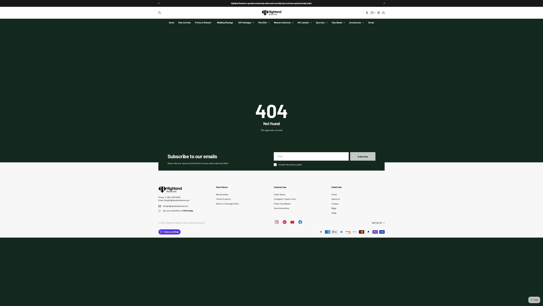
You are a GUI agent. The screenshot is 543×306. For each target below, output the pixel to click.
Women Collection (282, 22)
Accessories (355, 22)
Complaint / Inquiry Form (285, 199)
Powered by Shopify (196, 223)
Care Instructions (281, 208)
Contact (335, 203)
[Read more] (373, 13)
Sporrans (320, 22)
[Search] (159, 13)
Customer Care (280, 187)
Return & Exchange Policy (227, 203)
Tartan (371, 22)
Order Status (279, 194)
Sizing (333, 213)
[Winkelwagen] (383, 13)
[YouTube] (292, 222)
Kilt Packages (244, 22)
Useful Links (336, 187)
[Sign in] (378, 13)
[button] (159, 3)
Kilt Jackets (303, 22)
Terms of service (223, 199)
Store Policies (222, 187)
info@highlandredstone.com (175, 206)
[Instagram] (276, 222)
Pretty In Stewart (203, 22)
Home (171, 22)
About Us (335, 199)
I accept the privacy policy (290, 164)
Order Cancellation (282, 203)
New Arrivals (184, 22)
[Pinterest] (284, 222)
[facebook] (300, 222)
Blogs (333, 208)
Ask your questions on (178, 210)
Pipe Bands (337, 22)
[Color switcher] (367, 13)
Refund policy (222, 194)
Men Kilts (262, 22)
